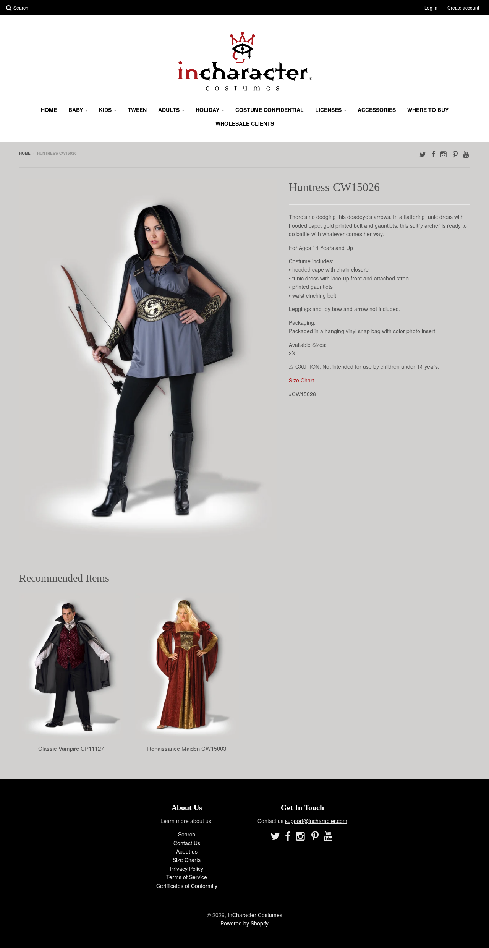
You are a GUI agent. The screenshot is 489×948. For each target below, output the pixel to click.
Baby (75, 109)
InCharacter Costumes (255, 915)
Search (186, 834)
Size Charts (187, 860)
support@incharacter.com (316, 821)
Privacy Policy (186, 868)
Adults (169, 109)
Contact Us (186, 843)
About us (187, 851)
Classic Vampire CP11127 (71, 748)
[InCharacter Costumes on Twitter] (422, 153)
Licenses (328, 109)
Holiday (207, 109)
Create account (463, 7)
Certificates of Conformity (186, 886)
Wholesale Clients (244, 123)
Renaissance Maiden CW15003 (186, 748)
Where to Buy (428, 109)
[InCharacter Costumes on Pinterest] (455, 153)
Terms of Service (186, 877)
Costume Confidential (269, 109)
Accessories (377, 109)
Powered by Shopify (244, 923)
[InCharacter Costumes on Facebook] (433, 153)
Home (49, 109)
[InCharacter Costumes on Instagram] (443, 153)
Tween (137, 109)
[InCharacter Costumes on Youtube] (466, 153)
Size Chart (301, 380)
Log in (430, 7)
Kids (105, 109)
